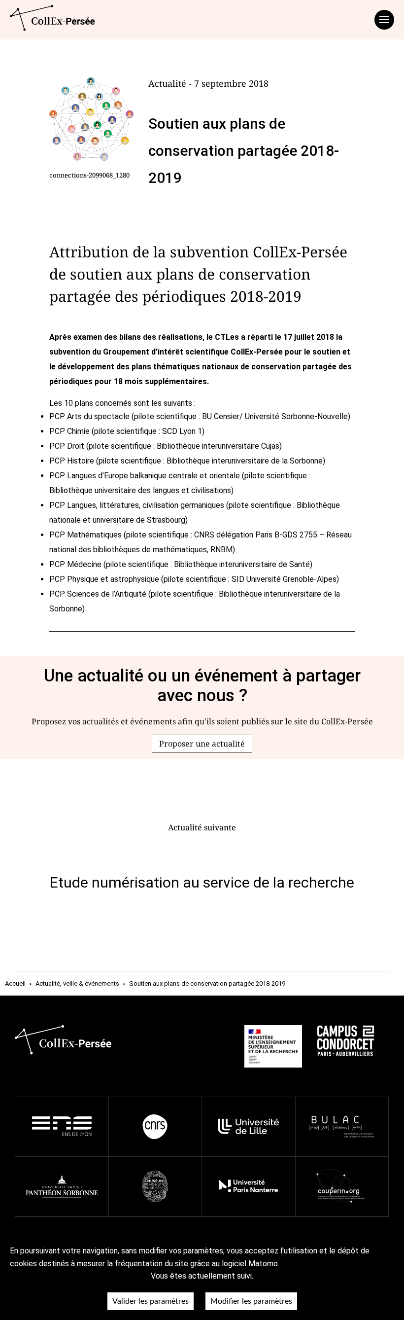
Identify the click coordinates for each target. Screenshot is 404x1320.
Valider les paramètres (150, 1301)
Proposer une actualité (202, 743)
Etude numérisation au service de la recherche (202, 882)
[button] (202, 743)
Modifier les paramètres (251, 1301)
